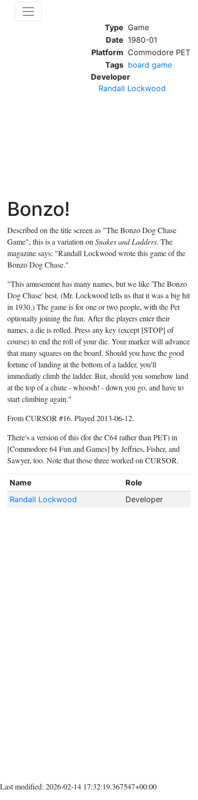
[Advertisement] (141, 150)
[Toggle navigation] (28, 11)
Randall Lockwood (132, 88)
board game (150, 65)
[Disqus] (99, 646)
